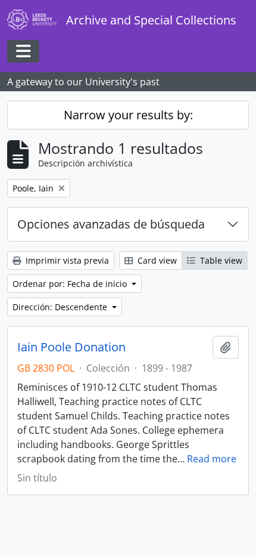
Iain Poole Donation (71, 347)
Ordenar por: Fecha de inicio (71, 283)
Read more (211, 458)
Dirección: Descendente (61, 307)
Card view (156, 260)
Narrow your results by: (128, 115)
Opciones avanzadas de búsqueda (111, 224)
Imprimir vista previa (66, 260)
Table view (220, 260)
